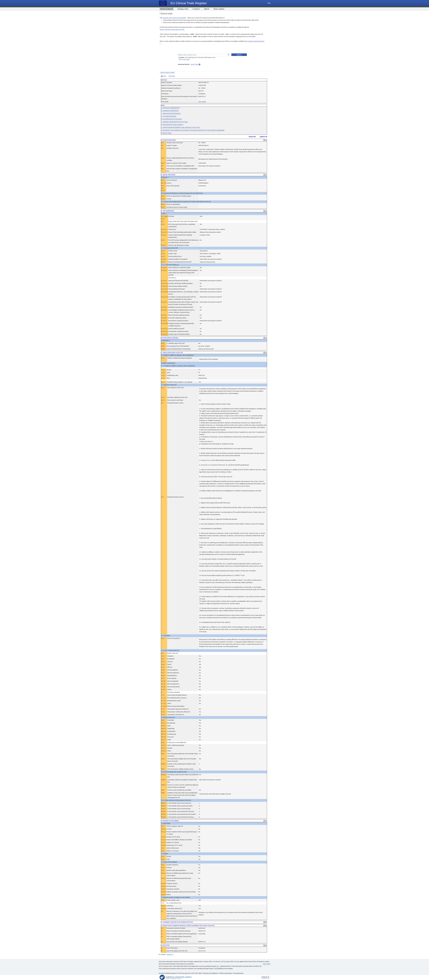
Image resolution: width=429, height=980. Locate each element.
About (206, 9)
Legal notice (266, 964)
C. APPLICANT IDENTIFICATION (171, 113)
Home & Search (166, 9)
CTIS (217, 966)
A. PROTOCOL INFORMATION (170, 108)
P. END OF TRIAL (166, 133)
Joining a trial (182, 9)
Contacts (196, 9)
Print (164, 76)
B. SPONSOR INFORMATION (170, 111)
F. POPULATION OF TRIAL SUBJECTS (172, 125)
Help (268, 3)
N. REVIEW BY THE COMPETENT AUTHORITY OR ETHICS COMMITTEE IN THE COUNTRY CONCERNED (192, 130)
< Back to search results (167, 72)
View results (202, 102)
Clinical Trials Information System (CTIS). (172, 29)
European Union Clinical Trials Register (174, 18)
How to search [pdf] (184, 59)
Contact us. (170, 954)
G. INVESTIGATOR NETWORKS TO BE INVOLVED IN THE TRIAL (180, 127)
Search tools (194, 64)
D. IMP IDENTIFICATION (168, 116)
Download (172, 76)
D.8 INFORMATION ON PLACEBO (171, 119)
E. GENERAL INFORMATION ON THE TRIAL (174, 122)
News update (219, 9)
